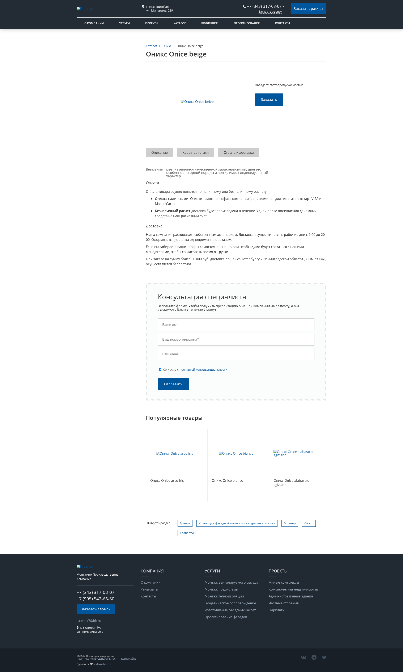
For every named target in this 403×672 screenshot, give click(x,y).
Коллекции (209, 23)
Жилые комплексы (284, 582)
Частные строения (284, 603)
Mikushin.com (104, 664)
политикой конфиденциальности (203, 369)
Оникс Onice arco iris (167, 481)
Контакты (282, 23)
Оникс (308, 523)
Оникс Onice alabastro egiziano (291, 483)
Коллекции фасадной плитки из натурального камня (237, 523)
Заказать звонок (270, 11)
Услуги (124, 23)
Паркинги (277, 610)
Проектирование (247, 23)
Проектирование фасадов (226, 617)
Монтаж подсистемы (221, 589)
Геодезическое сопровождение (230, 603)
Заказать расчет (308, 8)
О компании (94, 23)
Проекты (151, 23)
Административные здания (291, 596)
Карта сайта (128, 658)
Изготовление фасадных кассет (230, 610)
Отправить (173, 384)
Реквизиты (149, 589)
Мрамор (290, 523)
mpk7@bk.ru (91, 620)
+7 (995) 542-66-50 (95, 599)
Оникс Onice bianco (227, 481)
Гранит (185, 523)
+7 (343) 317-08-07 (264, 6)
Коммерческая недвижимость (293, 589)
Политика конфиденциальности (97, 658)
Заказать (269, 99)
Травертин (188, 533)
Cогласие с (195, 369)
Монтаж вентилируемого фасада (231, 582)
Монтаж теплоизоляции (224, 596)
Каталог (180, 23)
